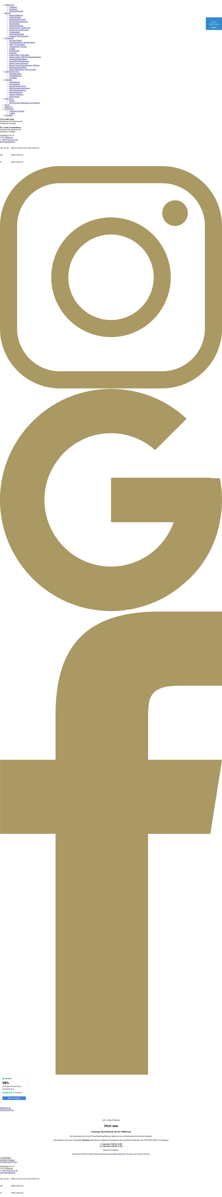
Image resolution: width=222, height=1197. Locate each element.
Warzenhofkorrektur (16, 34)
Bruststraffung (14, 24)
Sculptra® (13, 53)
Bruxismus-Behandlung (18, 67)
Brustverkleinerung (16, 26)
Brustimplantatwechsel (17, 19)
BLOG (7, 105)
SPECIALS (9, 99)
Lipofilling (13, 78)
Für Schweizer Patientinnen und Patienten (24, 103)
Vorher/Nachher (15, 17)
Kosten (11, 101)
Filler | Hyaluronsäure (17, 44)
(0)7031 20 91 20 (118, 1154)
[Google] (111, 610)
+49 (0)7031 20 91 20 (10, 140)
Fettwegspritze (14, 84)
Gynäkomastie (14, 32)
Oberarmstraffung (15, 92)
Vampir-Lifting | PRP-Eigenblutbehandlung (25, 57)
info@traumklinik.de (7, 142)
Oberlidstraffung (15, 74)
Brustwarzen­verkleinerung (19, 30)
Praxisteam (13, 9)
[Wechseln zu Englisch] (9, 115)
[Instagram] (111, 388)
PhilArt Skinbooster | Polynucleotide (22, 70)
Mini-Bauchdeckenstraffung (19, 88)
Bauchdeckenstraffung (17, 86)
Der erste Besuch (15, 40)
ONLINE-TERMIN (7, 1160)
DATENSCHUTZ (7, 1110)
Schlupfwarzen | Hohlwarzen (20, 28)
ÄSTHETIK (9, 38)
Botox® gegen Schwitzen (18, 63)
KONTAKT (9, 109)
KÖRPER (8, 80)
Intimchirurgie (14, 97)
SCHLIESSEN (6, 1158)
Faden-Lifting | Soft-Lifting (19, 55)
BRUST (8, 13)
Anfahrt (12, 113)
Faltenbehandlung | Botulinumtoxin (22, 42)
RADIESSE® (14, 51)
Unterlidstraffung (15, 76)
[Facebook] (111, 1074)
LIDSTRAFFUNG (12, 72)
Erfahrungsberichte (16, 11)
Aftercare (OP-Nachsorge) (19, 36)
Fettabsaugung (14, 82)
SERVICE (8, 107)
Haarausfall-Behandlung (18, 59)
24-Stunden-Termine (16, 111)
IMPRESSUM (5, 1108)
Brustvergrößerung (16, 15)
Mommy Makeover (16, 95)
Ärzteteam (13, 7)
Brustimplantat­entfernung (18, 22)
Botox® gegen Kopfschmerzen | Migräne (24, 65)
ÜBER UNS (9, 5)
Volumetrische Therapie (18, 47)
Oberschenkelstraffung (17, 90)
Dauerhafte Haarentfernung (19, 61)
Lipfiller (12, 49)
